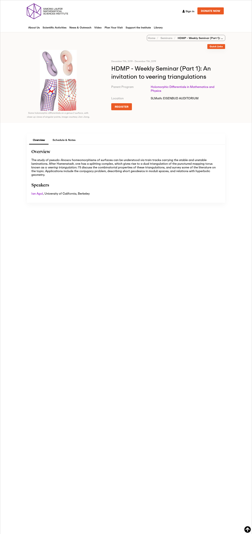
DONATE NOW (210, 11)
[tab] (216, 46)
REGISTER (121, 107)
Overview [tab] (39, 140)
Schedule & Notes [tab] (64, 140)
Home (151, 38)
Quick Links (216, 46)
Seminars (166, 38)
